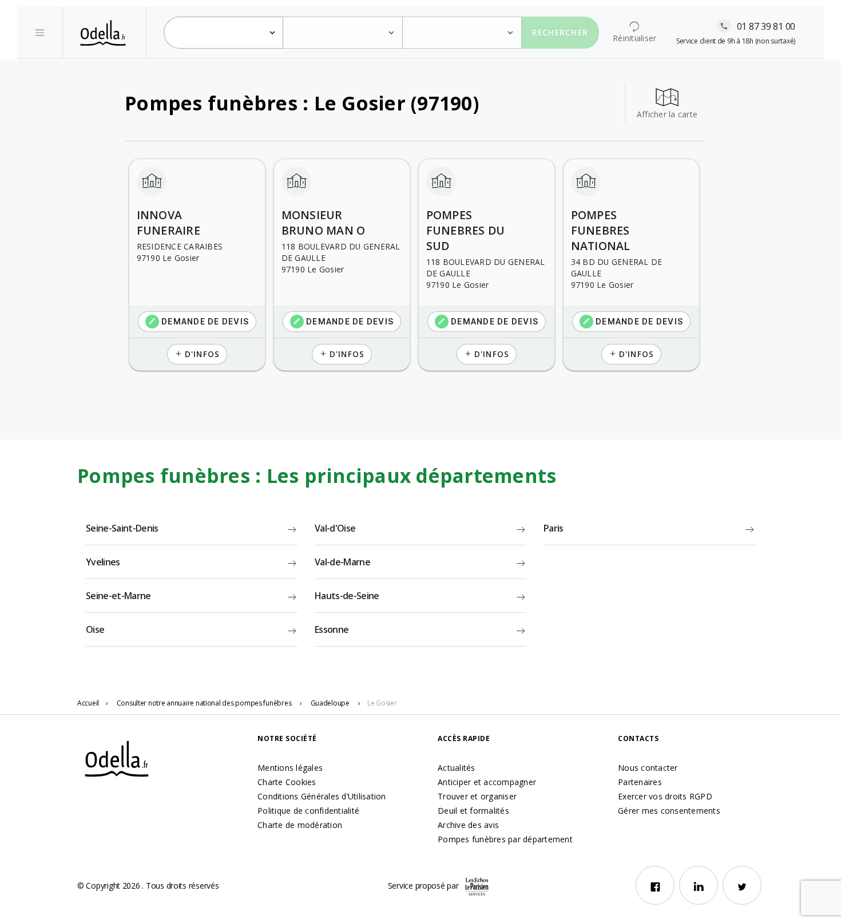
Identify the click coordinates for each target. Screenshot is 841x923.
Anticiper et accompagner (487, 782)
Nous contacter (648, 767)
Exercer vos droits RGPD (665, 796)
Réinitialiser (634, 38)
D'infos (197, 353)
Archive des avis (468, 824)
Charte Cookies (286, 782)
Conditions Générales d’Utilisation (321, 796)
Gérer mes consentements (669, 810)
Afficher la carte (667, 114)
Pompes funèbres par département (505, 839)
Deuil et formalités (473, 810)
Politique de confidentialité (308, 810)
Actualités (456, 767)
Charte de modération (299, 824)
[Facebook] (655, 885)
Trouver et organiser (477, 796)
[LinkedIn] (698, 885)
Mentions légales (290, 767)
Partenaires (640, 782)
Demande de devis (198, 321)
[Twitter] (742, 885)
